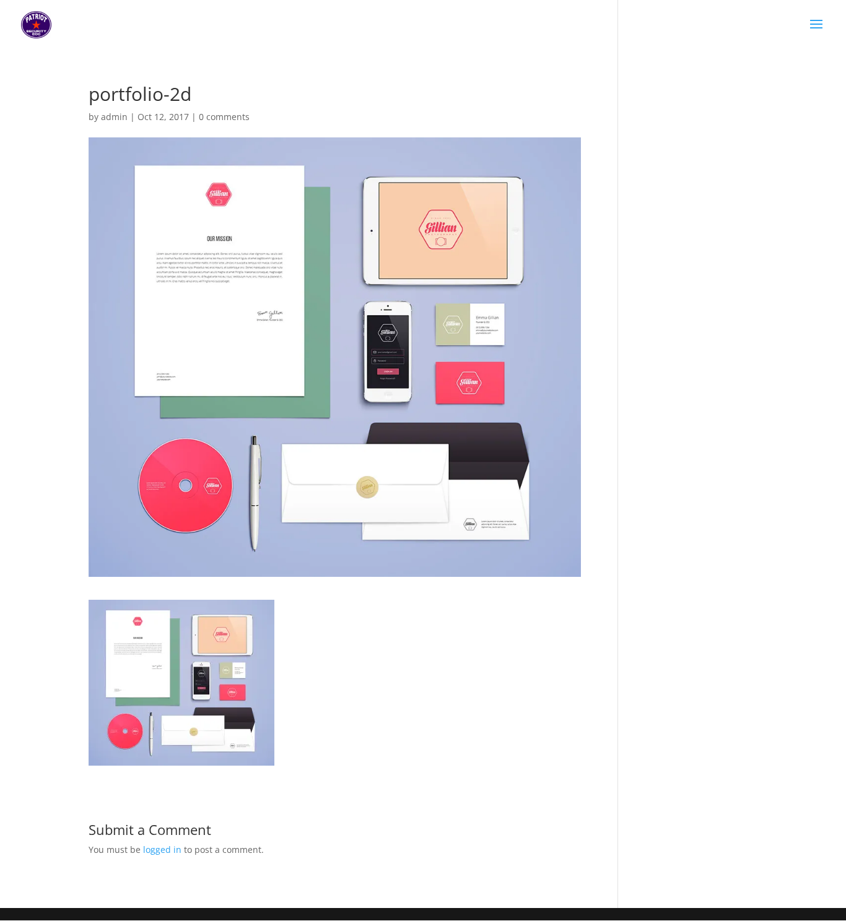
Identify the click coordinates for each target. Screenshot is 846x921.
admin (114, 117)
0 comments (224, 117)
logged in (162, 849)
